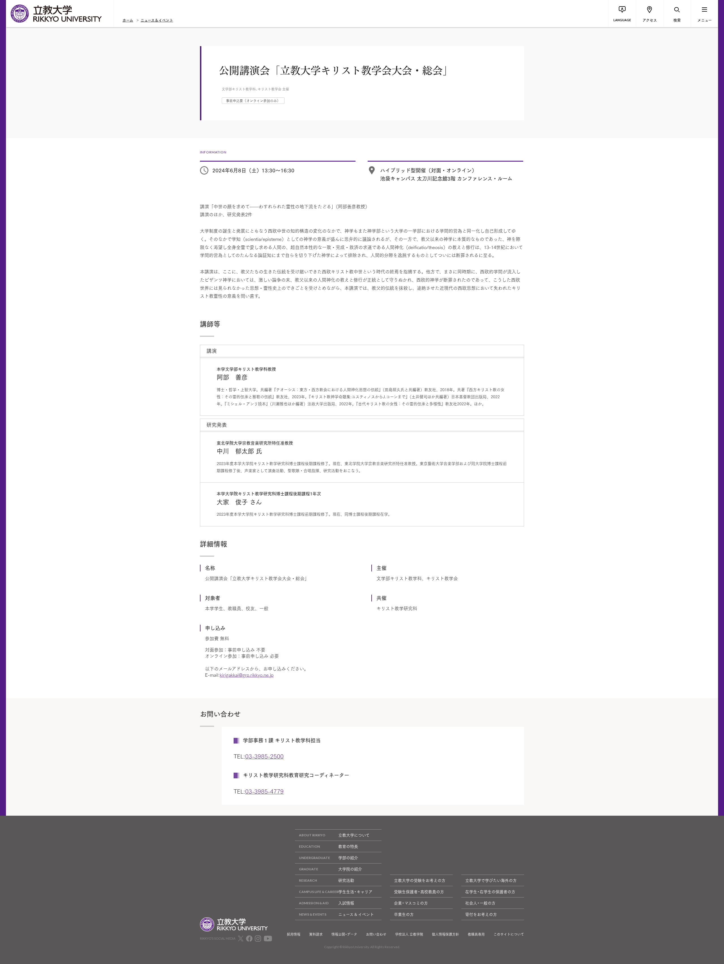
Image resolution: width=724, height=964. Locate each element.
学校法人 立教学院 (409, 934)
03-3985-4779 (264, 791)
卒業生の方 (404, 914)
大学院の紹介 (350, 869)
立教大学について (354, 835)
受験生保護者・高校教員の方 (419, 891)
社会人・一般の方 (480, 903)
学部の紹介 (348, 857)
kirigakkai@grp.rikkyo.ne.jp (246, 674)
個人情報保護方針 (445, 934)
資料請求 (316, 934)
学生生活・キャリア (355, 891)
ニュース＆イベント (157, 20)
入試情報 (346, 903)
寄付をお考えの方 (481, 914)
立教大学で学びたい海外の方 (491, 880)
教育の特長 (348, 846)
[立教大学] (59, 13)
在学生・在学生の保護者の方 (490, 891)
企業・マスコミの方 (411, 903)
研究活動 (346, 880)
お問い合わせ (376, 934)
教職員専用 (476, 934)
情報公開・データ (344, 934)
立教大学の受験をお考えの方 (419, 880)
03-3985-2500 (264, 756)
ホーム (127, 20)
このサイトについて (509, 934)
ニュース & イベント (356, 914)
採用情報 (293, 934)
